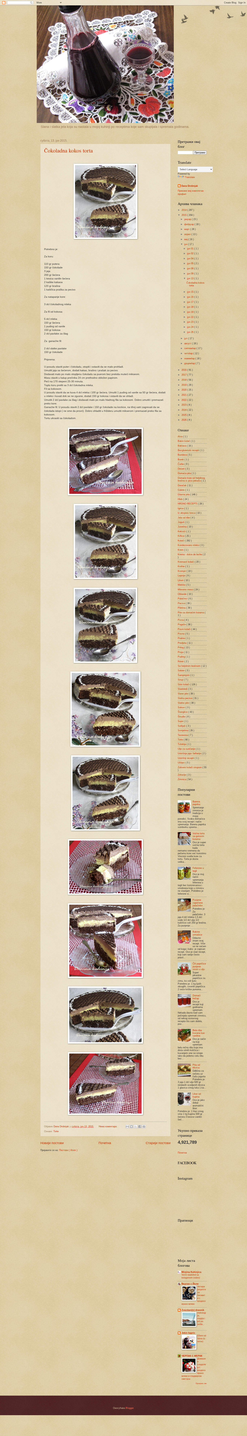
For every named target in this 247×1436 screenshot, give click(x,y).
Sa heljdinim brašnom (189, 666)
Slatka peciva (185, 698)
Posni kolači (184, 629)
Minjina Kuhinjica (191, 1272)
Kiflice (181, 536)
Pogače (182, 624)
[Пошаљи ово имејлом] (127, 1126)
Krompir (182, 571)
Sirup (181, 679)
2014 (184, 210)
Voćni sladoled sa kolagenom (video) (191, 1276)
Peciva (182, 603)
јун (186, 244)
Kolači (181, 540)
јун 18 (190, 306)
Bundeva (183, 454)
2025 (184, 415)
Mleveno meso (186, 589)
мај (186, 239)
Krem (181, 550)
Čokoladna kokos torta (68, 150)
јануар (188, 219)
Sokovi (182, 707)
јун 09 (190, 273)
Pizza (181, 620)
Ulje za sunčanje (187, 749)
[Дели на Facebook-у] (140, 1126)
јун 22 (190, 317)
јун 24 (190, 327)
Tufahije (182, 744)
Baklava (182, 445)
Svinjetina (183, 730)
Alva (180, 436)
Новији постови (52, 1143)
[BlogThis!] (131, 1126)
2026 (184, 419)
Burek (181, 459)
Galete (181, 490)
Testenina (183, 735)
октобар (188, 353)
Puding (182, 656)
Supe (181, 721)
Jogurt (181, 522)
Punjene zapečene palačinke (198, 903)
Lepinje (182, 575)
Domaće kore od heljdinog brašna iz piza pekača (191, 479)
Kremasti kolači (186, 561)
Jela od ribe (184, 517)
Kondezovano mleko (189, 545)
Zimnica (182, 779)
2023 (184, 404)
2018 (184, 379)
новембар (189, 358)
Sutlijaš (182, 726)
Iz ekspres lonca (187, 513)
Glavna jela (184, 494)
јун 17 (190, 302)
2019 (184, 385)
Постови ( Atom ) (68, 1150)
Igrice (181, 508)
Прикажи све (201, 1383)
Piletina (182, 607)
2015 (184, 215)
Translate (190, 177)
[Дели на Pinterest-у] (144, 1126)
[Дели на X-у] (135, 1126)
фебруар (189, 224)
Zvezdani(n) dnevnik (193, 1310)
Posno (181, 633)
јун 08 (190, 268)
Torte (56, 1131)
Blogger (129, 1408)
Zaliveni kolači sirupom (190, 767)
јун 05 (190, 263)
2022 (184, 400)
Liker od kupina (197, 1095)
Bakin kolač (184, 441)
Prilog (181, 647)
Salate (181, 670)
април (187, 234)
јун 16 (190, 297)
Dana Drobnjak (189, 186)
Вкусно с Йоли (190, 1283)
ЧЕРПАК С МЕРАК (192, 1356)
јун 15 (190, 291)
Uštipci (182, 762)
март (187, 229)
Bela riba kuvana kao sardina (199, 1033)
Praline (182, 638)
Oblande (182, 594)
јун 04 (190, 258)
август (188, 343)
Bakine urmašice (197, 933)
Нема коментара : (109, 1126)
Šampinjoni (184, 675)
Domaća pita (185, 473)
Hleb (180, 499)
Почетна (105, 1143)
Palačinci (183, 598)
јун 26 (190, 332)
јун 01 (190, 248)
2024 (184, 410)
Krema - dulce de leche (190, 554)
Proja (181, 652)
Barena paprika (196, 803)
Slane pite (183, 693)
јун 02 (190, 253)
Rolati (181, 661)
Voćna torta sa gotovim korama (199, 836)
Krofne (181, 566)
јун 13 (190, 278)
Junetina (182, 526)
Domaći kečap (197, 997)
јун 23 (190, 322)
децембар (190, 363)
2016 (184, 370)
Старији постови (158, 1143)
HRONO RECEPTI (188, 503)
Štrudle (182, 716)
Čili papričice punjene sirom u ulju (199, 966)
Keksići (182, 531)
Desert (181, 468)
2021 (184, 394)
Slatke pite (184, 703)
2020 (184, 389)
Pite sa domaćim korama (191, 612)
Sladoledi (183, 689)
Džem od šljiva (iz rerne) (201, 1338)
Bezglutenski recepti (189, 450)
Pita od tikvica (196, 1066)
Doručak (182, 485)
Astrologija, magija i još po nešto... (201, 1319)
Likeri (181, 580)
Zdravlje (182, 774)
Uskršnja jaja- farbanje (190, 753)
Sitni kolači (184, 684)
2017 (184, 374)
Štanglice (183, 712)
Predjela (182, 643)
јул (186, 338)
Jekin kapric (188, 1333)
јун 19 (190, 312)
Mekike (182, 584)
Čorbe (181, 464)
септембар (190, 348)
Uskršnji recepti (186, 758)
